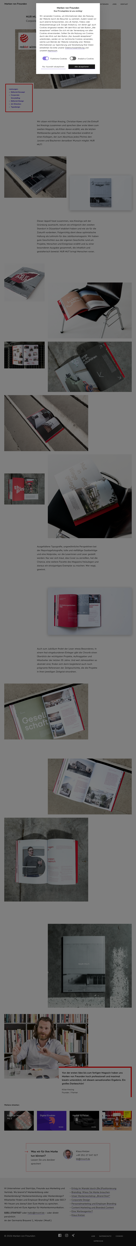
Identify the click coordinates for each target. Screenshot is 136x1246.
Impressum (52, 50)
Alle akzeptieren (82, 66)
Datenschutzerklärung (75, 48)
